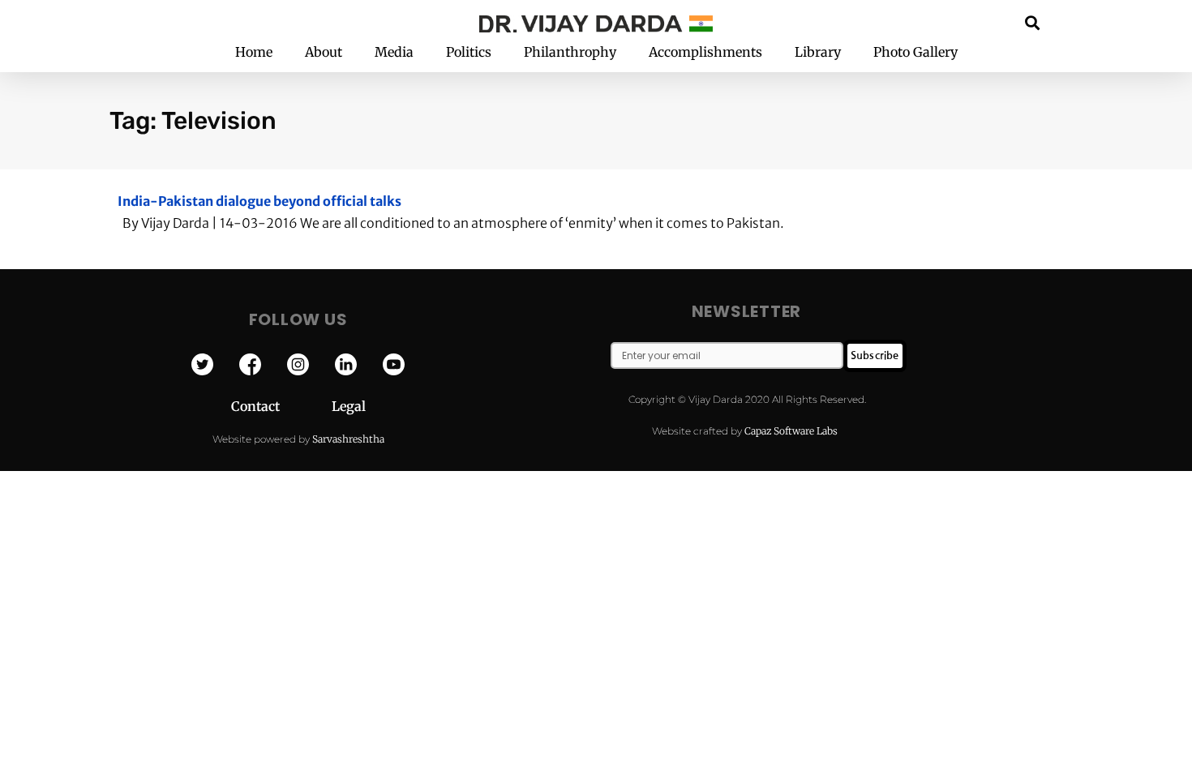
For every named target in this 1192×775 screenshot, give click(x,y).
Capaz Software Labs (791, 431)
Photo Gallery (915, 52)
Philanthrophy (570, 52)
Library (818, 52)
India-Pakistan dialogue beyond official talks (259, 201)
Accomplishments (705, 52)
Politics (468, 52)
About (323, 52)
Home (253, 52)
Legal (349, 406)
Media (394, 52)
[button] (1032, 22)
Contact (281, 406)
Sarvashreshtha (348, 439)
